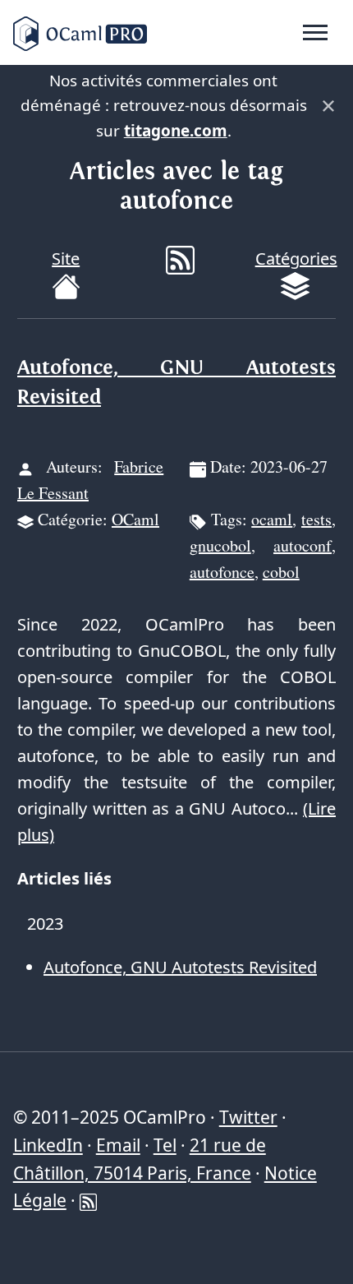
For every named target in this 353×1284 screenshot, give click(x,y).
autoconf (302, 545)
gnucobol (220, 545)
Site (66, 258)
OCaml (135, 519)
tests (316, 519)
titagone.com (175, 130)
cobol (281, 572)
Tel (165, 1145)
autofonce (222, 572)
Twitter (248, 1117)
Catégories (296, 258)
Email (118, 1145)
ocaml (271, 519)
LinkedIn (48, 1145)
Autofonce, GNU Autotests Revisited (180, 967)
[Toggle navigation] (315, 33)
